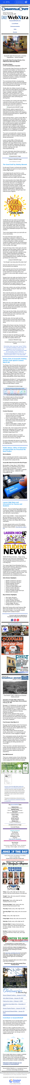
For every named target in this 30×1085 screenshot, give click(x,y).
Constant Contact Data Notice (21, 1077)
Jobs (15, 29)
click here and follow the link (12, 953)
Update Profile (11, 1077)
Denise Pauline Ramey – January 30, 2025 (14, 1008)
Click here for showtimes (15, 839)
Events (15, 32)
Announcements (15, 26)
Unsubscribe (5, 1077)
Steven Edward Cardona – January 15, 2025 (14, 995)
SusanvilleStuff (14, 804)
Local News (15, 23)
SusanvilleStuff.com (15, 20)
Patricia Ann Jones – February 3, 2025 (13, 1001)
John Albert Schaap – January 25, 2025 (13, 998)
